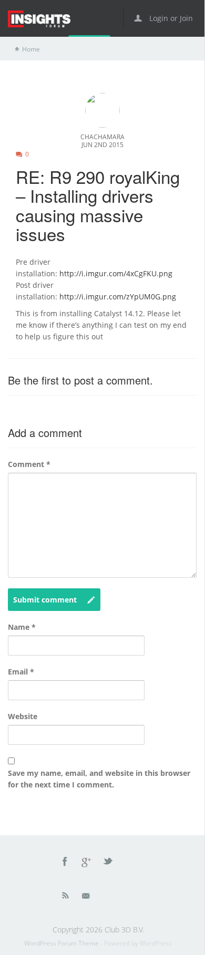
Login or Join (170, 18)
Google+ (86, 863)
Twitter (109, 863)
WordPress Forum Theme (62, 943)
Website (22, 716)
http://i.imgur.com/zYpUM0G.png (117, 297)
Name (22, 627)
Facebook (65, 863)
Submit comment (45, 600)
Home (31, 49)
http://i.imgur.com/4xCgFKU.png (115, 273)
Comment (29, 464)
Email (21, 672)
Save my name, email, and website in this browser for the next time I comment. (99, 779)
